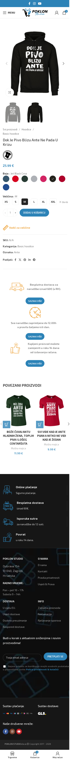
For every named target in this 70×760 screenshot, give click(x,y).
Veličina (8, 196)
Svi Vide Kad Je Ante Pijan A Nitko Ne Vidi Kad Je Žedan (51, 435)
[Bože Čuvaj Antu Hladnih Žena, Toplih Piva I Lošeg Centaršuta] (18, 410)
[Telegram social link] (34, 259)
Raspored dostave (14, 626)
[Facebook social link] (29, 3)
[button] (6, 63)
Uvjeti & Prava (46, 584)
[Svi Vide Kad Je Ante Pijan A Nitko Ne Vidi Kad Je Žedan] (51, 410)
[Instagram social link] (34, 3)
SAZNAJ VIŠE (35, 301)
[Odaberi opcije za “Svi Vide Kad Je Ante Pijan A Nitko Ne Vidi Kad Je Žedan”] (39, 424)
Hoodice (26, 129)
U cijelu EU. (9, 607)
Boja (5, 173)
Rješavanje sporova (49, 620)
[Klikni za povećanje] (10, 92)
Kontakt (42, 571)
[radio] (6, 179)
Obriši (65, 202)
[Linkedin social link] (29, 259)
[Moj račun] (56, 12)
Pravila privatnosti (49, 577)
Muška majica (18, 448)
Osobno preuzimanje (15, 620)
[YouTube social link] (40, 3)
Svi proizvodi (10, 129)
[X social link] (20, 259)
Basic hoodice (11, 133)
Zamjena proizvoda (49, 607)
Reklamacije (45, 614)
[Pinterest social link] (24, 259)
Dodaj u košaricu (34, 212)
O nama (42, 565)
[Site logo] (34, 12)
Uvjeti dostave (11, 614)
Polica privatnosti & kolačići (42, 669)
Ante (17, 252)
